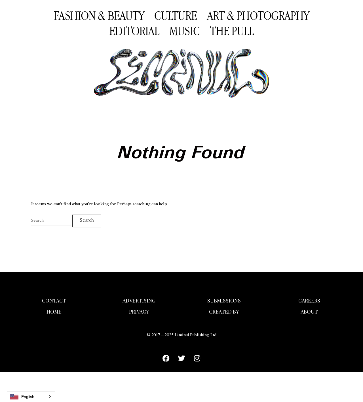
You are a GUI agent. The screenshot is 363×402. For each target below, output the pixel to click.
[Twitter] (181, 358)
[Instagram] (197, 358)
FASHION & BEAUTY (99, 15)
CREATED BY (224, 311)
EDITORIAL (134, 30)
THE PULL (232, 30)
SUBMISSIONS (224, 300)
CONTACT (54, 300)
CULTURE (175, 15)
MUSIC (184, 30)
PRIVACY (139, 311)
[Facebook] (166, 358)
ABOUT (309, 311)
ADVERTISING (139, 300)
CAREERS (309, 300)
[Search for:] (51, 221)
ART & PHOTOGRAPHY (258, 15)
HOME (54, 311)
